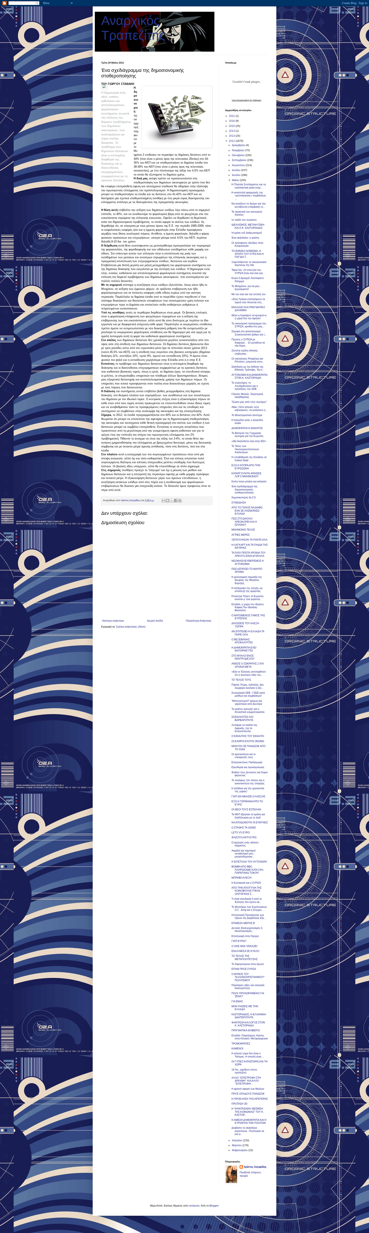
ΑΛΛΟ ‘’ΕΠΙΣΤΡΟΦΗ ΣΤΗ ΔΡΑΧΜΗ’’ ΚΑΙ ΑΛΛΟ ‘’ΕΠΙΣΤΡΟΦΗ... (246, 1080)
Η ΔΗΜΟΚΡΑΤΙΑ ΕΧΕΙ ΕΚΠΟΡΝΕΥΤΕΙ (243, 649)
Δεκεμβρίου (239, 145)
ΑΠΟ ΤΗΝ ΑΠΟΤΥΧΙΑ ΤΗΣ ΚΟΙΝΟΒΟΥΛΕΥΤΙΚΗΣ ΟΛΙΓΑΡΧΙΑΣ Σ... (246, 890)
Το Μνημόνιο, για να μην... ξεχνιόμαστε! (246, 288)
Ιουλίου (236, 170)
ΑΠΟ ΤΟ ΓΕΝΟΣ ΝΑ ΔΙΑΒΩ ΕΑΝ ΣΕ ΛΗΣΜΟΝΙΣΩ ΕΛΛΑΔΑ (246, 510)
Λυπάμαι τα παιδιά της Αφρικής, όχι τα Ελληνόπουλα (244, 728)
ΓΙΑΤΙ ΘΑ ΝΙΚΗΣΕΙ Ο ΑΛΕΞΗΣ (248, 796)
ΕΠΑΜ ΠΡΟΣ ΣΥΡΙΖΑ (243, 969)
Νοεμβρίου (238, 150)
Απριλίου (237, 1140)
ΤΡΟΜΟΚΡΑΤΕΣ (240, 1043)
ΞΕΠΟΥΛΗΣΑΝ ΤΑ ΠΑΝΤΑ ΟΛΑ (249, 539)
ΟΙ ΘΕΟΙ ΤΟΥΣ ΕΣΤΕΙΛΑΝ (246, 809)
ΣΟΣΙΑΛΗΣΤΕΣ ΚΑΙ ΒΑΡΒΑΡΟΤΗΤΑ (242, 718)
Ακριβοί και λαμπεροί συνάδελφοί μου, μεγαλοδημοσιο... (243, 853)
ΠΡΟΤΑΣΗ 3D (239, 1103)
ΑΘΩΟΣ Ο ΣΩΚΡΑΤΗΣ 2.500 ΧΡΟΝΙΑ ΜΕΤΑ (247, 665)
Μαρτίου (237, 1145)
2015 (232, 126)
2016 (232, 120)
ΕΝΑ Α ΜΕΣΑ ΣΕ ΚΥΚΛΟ (245, 951)
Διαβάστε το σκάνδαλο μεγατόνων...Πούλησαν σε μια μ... (247, 1131)
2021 (232, 116)
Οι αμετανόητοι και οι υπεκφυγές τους (243, 756)
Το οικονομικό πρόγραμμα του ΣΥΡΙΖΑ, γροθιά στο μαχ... (248, 325)
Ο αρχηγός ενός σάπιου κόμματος (245, 844)
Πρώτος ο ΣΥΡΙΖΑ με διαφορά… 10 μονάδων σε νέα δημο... (248, 342)
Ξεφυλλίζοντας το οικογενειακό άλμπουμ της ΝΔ (248, 264)
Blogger (213, 1205)
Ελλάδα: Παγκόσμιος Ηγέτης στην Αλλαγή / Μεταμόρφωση (249, 1037)
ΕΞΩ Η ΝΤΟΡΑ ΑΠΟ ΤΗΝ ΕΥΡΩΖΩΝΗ (245, 467)
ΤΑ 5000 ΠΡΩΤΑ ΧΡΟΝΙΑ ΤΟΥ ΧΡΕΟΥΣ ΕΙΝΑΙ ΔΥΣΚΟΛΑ (248, 554)
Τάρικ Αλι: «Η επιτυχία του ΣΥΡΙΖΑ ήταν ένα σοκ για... (248, 271)
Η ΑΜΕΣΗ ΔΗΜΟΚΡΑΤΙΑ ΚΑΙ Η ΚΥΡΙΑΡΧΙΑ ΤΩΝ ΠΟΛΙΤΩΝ (248, 1121)
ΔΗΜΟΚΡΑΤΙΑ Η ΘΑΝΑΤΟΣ (247, 428)
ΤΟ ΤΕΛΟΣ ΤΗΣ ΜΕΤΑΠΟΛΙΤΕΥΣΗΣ (244, 957)
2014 (232, 130)
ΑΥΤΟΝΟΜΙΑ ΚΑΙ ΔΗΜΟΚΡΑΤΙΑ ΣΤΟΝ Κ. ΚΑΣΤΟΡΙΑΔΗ (249, 376)
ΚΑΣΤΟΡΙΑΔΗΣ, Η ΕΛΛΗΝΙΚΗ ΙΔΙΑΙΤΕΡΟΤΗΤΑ (248, 1016)
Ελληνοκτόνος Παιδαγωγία (246, 762)
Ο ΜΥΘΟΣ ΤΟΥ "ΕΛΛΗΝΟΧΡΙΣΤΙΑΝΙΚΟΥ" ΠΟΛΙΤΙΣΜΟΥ (248, 977)
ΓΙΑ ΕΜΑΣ (237, 1001)
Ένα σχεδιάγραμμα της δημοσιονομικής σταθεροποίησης (244, 489)
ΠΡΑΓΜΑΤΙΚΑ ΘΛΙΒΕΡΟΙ (245, 1030)
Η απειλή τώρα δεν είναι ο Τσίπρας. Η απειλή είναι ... (247, 1055)
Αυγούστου (239, 165)
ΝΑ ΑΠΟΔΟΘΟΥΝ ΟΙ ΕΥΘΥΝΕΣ (249, 822)
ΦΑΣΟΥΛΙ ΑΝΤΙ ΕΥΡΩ (243, 837)
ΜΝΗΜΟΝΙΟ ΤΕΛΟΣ (243, 529)
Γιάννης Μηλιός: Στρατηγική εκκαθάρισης (247, 396)
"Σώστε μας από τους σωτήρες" (249, 401)
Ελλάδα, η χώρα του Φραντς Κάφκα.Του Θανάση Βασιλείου (247, 607)
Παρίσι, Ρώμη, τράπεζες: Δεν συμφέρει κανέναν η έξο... (247, 686)
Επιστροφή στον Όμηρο (245, 936)
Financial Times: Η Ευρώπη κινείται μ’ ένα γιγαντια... (247, 598)
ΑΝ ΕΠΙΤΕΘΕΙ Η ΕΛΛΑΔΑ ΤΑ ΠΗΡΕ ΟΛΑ (247, 633)
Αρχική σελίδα (155, 620)
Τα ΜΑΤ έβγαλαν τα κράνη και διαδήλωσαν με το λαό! (248, 816)
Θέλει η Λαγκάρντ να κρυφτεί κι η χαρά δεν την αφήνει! (248, 317)
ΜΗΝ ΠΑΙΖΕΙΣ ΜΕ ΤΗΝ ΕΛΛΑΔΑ (244, 1008)
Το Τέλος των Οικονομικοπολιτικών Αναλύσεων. (245, 449)
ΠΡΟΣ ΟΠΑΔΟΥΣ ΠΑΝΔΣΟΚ (248, 1093)
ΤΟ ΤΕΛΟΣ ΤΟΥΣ (241, 679)
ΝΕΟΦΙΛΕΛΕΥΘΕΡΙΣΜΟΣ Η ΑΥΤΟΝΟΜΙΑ (247, 562)
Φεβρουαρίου (240, 1150)
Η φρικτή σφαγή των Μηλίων (247, 1088)
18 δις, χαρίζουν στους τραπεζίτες (244, 1071)
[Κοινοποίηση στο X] (172, 500)
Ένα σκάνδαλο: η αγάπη (245, 237)
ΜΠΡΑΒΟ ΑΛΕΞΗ (241, 877)
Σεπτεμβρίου (239, 160)
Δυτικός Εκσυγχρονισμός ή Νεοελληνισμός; (246, 930)
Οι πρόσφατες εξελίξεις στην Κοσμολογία (247, 244)
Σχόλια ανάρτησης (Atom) (130, 626)
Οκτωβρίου (238, 155)
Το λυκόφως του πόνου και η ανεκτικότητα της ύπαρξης (248, 782)
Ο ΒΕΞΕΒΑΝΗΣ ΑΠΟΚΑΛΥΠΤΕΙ (242, 641)
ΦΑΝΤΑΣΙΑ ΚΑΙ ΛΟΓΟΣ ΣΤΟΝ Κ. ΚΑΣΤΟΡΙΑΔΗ (248, 1024)
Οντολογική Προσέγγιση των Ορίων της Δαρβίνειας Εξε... (248, 917)
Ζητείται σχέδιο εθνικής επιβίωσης (244, 352)
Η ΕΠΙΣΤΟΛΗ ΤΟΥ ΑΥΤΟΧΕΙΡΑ (249, 861)
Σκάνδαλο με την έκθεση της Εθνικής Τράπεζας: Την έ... (247, 368)
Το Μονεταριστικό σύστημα (246, 415)
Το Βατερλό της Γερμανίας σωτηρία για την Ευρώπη (247, 435)
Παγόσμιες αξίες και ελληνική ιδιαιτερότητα (247, 987)
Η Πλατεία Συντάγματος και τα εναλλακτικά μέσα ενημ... (248, 186)
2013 (232, 135)
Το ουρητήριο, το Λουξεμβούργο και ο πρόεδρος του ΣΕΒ (244, 385)
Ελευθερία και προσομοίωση (247, 767)
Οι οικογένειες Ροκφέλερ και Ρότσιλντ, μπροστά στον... (247, 360)
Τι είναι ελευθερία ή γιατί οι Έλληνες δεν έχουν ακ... (246, 900)
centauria (194, 1205)
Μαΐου (236, 180)
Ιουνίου (236, 175)
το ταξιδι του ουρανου (244, 219)
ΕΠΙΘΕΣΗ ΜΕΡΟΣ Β (243, 923)
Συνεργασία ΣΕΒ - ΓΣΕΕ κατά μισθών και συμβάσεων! (248, 694)
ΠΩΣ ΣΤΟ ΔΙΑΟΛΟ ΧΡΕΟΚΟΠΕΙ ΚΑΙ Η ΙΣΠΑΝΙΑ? (244, 521)
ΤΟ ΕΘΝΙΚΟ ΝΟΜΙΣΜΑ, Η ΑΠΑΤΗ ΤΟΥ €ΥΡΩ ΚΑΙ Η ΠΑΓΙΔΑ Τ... (247, 254)
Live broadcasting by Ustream (246, 100)
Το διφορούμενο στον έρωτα (247, 964)
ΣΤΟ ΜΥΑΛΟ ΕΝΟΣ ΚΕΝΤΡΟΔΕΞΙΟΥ (243, 657)
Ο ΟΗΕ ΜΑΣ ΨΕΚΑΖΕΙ (244, 946)
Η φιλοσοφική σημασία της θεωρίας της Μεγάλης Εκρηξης (246, 580)
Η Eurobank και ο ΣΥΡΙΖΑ (246, 882)
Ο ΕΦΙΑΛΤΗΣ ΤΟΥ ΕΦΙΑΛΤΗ (247, 736)
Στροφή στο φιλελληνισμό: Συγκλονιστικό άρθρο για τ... (249, 333)
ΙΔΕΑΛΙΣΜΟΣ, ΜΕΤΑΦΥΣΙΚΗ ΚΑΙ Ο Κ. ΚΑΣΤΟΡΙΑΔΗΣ (247, 226)
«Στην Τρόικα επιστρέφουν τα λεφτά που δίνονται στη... (248, 301)
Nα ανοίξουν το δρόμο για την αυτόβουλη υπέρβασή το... (248, 205)
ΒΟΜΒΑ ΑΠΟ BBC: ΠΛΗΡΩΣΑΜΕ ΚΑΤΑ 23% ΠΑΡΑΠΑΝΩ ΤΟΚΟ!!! (247, 869)
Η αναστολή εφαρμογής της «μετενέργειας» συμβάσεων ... (248, 195)
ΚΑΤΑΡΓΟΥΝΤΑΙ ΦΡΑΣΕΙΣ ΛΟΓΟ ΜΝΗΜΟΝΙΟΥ (246, 475)
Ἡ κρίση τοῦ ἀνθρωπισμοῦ (246, 232)
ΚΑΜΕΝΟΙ (237, 1048)
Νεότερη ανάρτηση (113, 620)
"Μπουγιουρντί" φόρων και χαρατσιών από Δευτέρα (246, 702)
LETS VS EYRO (240, 832)
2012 (232, 140)
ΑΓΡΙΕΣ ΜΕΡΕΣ (240, 534)
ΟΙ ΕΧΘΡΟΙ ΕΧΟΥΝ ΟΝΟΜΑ (247, 741)
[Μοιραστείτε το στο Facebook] (176, 500)
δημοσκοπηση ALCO (243, 497)
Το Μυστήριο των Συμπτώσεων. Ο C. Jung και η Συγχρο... (249, 908)
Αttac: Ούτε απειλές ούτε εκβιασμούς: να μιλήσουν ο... (249, 409)
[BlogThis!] (167, 500)
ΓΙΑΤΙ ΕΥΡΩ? (238, 941)
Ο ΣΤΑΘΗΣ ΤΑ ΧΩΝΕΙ (243, 827)
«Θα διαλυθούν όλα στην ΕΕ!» (248, 441)
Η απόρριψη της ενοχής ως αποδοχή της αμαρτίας (247, 590)
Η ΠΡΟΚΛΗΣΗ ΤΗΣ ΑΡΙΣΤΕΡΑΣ (249, 1098)
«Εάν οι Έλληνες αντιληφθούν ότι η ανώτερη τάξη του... (248, 673)
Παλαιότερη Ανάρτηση (198, 620)
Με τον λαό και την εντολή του (248, 294)
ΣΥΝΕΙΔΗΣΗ (238, 502)
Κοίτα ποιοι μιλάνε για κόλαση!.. (249, 481)
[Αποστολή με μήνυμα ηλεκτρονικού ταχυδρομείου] (163, 500)
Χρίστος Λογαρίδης (255, 1166)
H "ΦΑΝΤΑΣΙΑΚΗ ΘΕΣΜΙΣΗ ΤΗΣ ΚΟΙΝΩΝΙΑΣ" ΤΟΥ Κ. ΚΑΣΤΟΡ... (247, 1111)
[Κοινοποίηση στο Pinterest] (180, 500)
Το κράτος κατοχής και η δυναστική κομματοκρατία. (248, 711)
